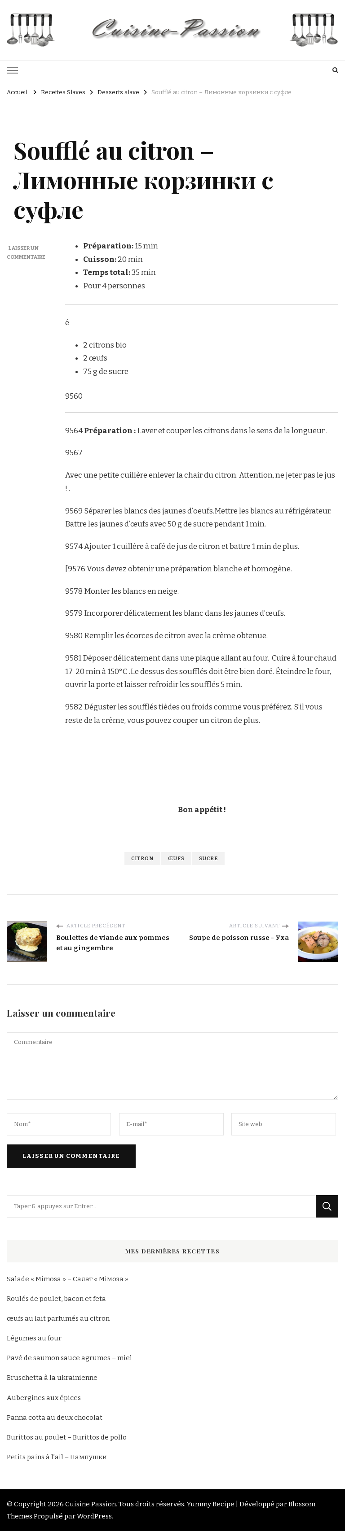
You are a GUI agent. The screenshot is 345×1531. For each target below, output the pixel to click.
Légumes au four (34, 1338)
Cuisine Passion (90, 1504)
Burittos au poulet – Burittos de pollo (67, 1437)
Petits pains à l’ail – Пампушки (57, 1457)
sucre (208, 858)
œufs (176, 858)
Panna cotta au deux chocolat (54, 1418)
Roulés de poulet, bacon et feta (56, 1299)
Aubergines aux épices (44, 1398)
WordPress (94, 1516)
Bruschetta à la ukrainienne (52, 1378)
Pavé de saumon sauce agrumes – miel (69, 1358)
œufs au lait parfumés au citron (58, 1318)
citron (142, 858)
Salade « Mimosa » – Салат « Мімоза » (67, 1279)
